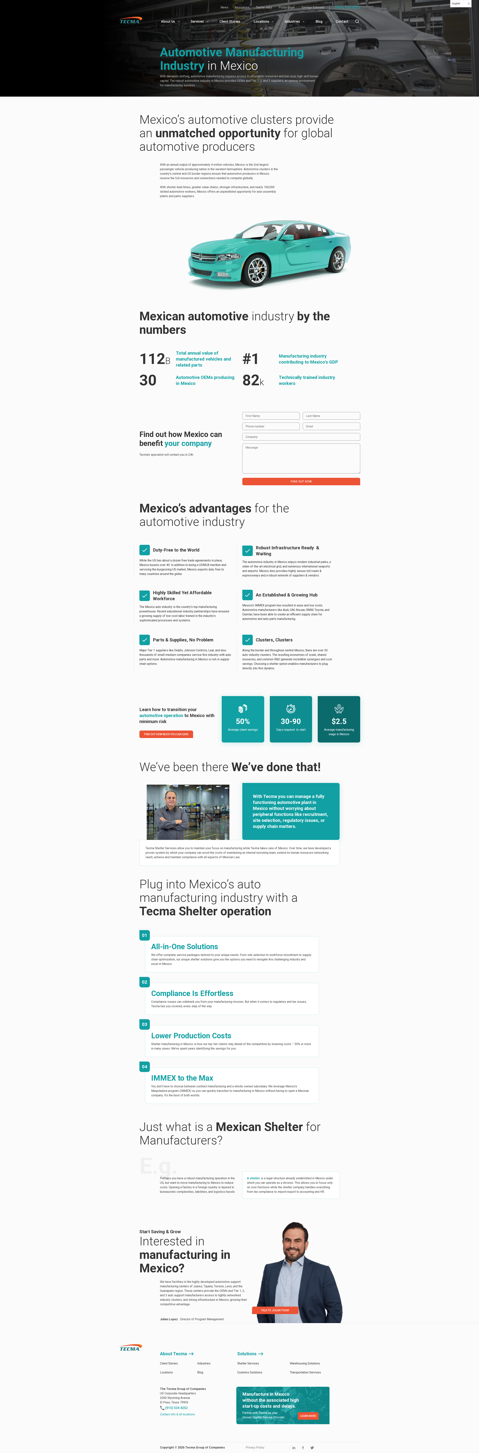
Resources (242, 7)
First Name (251, 416)
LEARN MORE (308, 1415)
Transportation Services (305, 1372)
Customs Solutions (249, 1372)
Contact (342, 21)
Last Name (312, 416)
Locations (261, 21)
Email (309, 427)
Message (251, 448)
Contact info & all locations (177, 1414)
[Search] (357, 21)
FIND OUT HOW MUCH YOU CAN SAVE (166, 734)
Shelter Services (248, 1363)
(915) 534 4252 (347, 7)
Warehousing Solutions (305, 1363)
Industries (292, 21)
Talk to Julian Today (275, 1310)
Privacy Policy (255, 1447)
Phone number (253, 427)
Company (251, 437)
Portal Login (287, 7)
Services (197, 21)
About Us (168, 21)
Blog (319, 21)
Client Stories (229, 21)
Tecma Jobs (264, 7)
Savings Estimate (312, 7)
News (224, 7)
